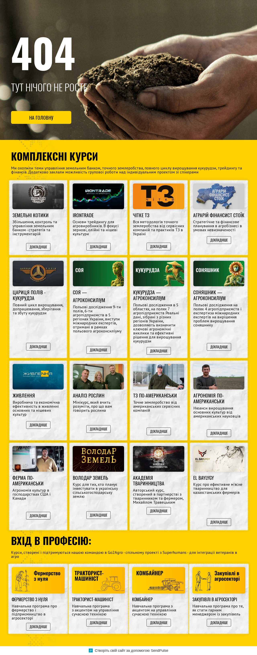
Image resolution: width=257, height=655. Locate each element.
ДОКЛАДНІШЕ (38, 246)
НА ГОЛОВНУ (41, 117)
